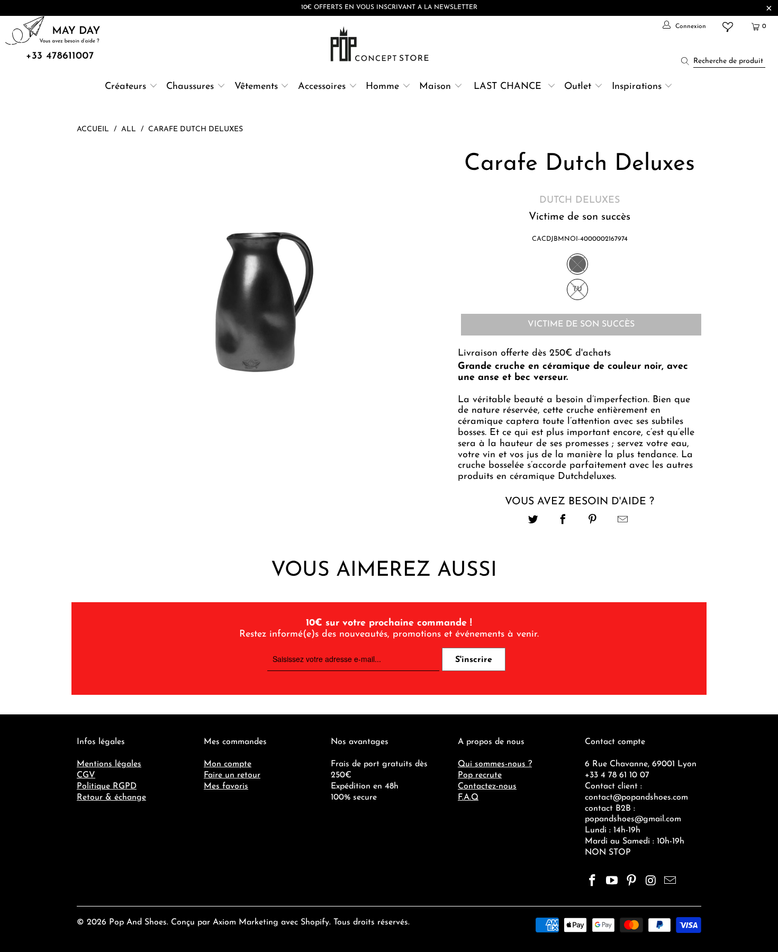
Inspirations (638, 87)
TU (577, 289)
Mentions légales (109, 764)
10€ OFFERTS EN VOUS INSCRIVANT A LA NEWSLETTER (389, 7)
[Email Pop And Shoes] (671, 881)
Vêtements (256, 87)
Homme (382, 87)
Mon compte (227, 764)
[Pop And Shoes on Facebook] (593, 881)
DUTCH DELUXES (579, 200)
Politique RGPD (107, 786)
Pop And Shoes (138, 922)
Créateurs (125, 87)
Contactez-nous (487, 786)
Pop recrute (480, 775)
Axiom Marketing (245, 922)
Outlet (577, 87)
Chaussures (190, 87)
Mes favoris (226, 786)
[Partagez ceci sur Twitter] (533, 521)
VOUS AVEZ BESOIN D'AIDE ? (579, 501)
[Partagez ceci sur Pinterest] (593, 521)
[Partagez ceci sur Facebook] (563, 521)
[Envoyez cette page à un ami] (623, 521)
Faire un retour (232, 775)
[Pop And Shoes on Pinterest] (631, 881)
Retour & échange (111, 797)
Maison (435, 87)
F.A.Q (468, 797)
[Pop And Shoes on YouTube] (612, 881)
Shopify (315, 922)
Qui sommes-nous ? (495, 764)
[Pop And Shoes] (381, 44)
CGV (86, 775)
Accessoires (322, 87)
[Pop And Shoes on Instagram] (651, 881)
